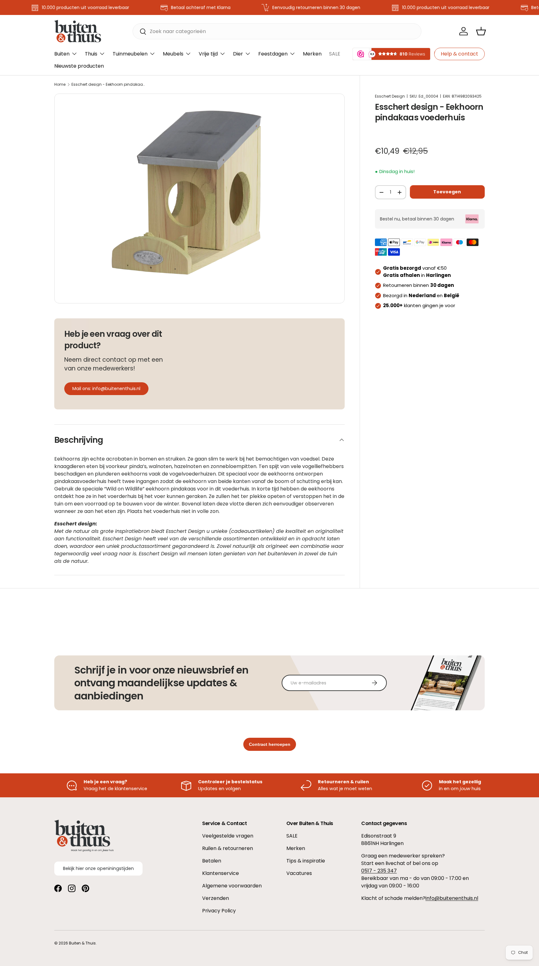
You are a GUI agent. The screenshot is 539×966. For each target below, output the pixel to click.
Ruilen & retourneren (227, 848)
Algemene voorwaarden (232, 885)
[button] (481, 31)
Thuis (91, 53)
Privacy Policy (219, 910)
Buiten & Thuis (82, 943)
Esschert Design (390, 96)
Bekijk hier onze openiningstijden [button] (98, 868)
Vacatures (299, 873)
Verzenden (215, 898)
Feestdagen (273, 53)
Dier (238, 53)
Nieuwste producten (79, 66)
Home (60, 84)
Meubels (173, 53)
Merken (312, 53)
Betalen (211, 860)
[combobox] (277, 31)
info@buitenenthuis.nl (451, 898)
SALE (334, 53)
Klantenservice (220, 873)
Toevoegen (447, 192)
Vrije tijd (208, 53)
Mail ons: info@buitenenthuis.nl (106, 388)
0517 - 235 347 (379, 870)
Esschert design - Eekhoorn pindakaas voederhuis (108, 84)
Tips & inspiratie (305, 860)
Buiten (62, 53)
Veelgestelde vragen (227, 835)
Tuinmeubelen (130, 53)
